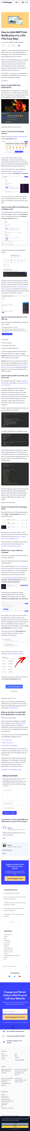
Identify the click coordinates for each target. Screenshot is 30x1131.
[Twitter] (15, 976)
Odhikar (9, 828)
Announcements (8, 934)
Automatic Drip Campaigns (21, 1069)
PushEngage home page (17, 136)
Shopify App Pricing (6, 1099)
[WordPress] (16, 1060)
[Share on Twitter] (8, 45)
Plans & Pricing (4, 1098)
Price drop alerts (7, 740)
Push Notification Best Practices (12, 893)
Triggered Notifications (6, 1069)
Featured (6, 946)
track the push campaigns (16, 653)
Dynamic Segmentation (20, 1071)
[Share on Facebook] (3, 45)
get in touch (18, 748)
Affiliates (17, 1057)
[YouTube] (20, 976)
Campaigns (7, 940)
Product (6, 953)
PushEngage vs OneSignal (7, 1108)
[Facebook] (9, 976)
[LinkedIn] (21, 1060)
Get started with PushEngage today (11, 769)
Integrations (4, 1104)
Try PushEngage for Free (15, 878)
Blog (16, 1055)
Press (16, 1054)
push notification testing (18, 723)
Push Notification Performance (11, 955)
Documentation (5, 1096)
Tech (5, 959)
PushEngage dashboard (11, 577)
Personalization (18, 1078)
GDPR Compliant (19, 1081)
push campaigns (13, 707)
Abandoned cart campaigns (10, 745)
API (2, 1106)
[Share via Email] (19, 45)
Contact (3, 1057)
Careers (3, 1059)
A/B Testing (4, 1072)
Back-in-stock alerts (7, 742)
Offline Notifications (6, 1071)
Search (26, 966)
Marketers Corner (8, 951)
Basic (5, 938)
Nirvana (21, 42)
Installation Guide (8, 950)
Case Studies (7, 942)
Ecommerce (7, 944)
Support (3, 1094)
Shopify (6, 957)
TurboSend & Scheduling (20, 1080)
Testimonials (4, 1055)
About (2, 1054)
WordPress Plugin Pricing (7, 1101)
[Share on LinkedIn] (14, 45)
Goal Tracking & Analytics (7, 1078)
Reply (4, 838)
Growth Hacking (8, 948)
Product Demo (4, 1103)
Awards (6, 936)
